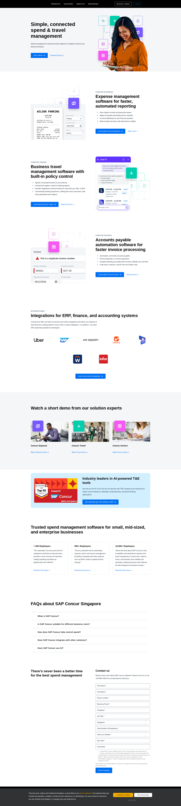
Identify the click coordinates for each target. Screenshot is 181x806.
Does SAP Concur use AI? (50, 648)
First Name (100, 684)
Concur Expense (39, 446)
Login (137, 4)
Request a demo (123, 4)
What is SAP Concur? (48, 616)
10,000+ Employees (125, 546)
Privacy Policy (132, 800)
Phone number (101, 697)
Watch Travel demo (79, 452)
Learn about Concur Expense (109, 131)
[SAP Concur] (40, 4)
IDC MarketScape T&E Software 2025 (99, 502)
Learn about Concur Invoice (108, 274)
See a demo (38, 55)
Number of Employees (104, 727)
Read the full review (41, 570)
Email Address (101, 703)
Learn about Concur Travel (43, 204)
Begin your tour (66, 204)
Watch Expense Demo (39, 452)
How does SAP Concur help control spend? (59, 632)
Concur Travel (79, 446)
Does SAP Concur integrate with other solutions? (62, 640)
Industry (99, 733)
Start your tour (132, 274)
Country (99, 721)
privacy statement (85, 793)
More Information (143, 795)
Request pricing (56, 55)
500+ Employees (82, 546)
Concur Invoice (120, 446)
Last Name (100, 691)
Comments (100, 745)
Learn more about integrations (89, 376)
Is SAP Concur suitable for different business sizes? (64, 624)
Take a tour (132, 131)
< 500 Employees (42, 546)
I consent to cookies (123, 795)
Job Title (99, 715)
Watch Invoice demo (120, 452)
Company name (102, 709)
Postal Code (100, 739)
